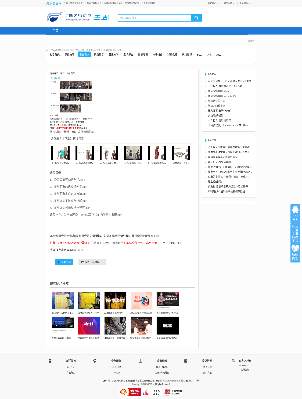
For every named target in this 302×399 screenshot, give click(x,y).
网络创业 (73, 37)
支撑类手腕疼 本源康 (61, 338)
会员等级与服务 (162, 372)
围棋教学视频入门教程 (88, 313)
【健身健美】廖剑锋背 (114, 338)
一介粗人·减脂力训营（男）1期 (225, 86)
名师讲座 (55, 37)
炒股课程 (92, 37)
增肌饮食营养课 (216, 101)
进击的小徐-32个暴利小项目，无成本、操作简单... (235, 176)
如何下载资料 (162, 367)
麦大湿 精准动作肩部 (219, 110)
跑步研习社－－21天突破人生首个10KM (229, 81)
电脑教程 (128, 37)
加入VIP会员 (295, 233)
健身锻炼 (90, 50)
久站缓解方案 (215, 115)
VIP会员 (116, 372)
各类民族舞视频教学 (113, 313)
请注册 (124, 235)
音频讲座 (202, 37)
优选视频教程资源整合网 (62, 50)
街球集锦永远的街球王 (140, 338)
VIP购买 (239, 37)
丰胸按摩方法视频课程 (88, 338)
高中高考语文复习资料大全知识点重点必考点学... (234, 152)
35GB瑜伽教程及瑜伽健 (141, 313)
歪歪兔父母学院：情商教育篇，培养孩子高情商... (234, 147)
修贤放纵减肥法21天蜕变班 (222, 96)
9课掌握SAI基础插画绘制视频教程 (226, 191)
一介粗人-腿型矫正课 (219, 120)
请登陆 (96, 235)
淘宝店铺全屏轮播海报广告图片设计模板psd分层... (235, 167)
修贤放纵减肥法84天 (219, 91)
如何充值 (207, 372)
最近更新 (220, 37)
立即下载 (66, 262)
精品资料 (165, 37)
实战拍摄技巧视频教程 (166, 338)
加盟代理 (116, 367)
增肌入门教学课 (216, 105)
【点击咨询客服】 (66, 249)
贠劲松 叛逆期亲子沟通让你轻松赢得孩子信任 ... (234, 186)
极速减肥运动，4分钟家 (167, 313)
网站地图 (125, 381)
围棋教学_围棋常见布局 (63, 313)
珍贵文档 (183, 37)
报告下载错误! (92, 262)
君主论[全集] (215, 181)
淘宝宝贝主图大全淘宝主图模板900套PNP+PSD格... (235, 171)
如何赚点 (71, 372)
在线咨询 (295, 214)
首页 (55, 30)
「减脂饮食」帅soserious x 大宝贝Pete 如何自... (233, 125)
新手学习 (71, 367)
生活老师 (110, 37)
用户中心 (212, 3)
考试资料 (147, 37)
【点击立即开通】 (171, 242)
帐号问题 (207, 367)
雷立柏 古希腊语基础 (219, 162)
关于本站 (106, 381)
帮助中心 (116, 381)
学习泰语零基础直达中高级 (222, 157)
